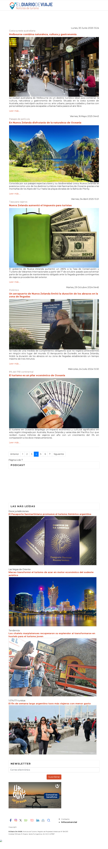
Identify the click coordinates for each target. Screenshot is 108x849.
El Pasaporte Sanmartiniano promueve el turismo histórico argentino (50, 514)
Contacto (65, 819)
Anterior (14, 454)
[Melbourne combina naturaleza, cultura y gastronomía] (54, 67)
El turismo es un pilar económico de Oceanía (37, 375)
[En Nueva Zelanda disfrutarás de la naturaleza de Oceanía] (54, 153)
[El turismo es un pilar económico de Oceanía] (54, 403)
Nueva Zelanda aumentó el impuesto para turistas (40, 205)
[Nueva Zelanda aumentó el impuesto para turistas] (54, 238)
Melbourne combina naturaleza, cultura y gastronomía (43, 34)
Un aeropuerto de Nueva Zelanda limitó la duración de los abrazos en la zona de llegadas (53, 295)
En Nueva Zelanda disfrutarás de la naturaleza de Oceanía (45, 122)
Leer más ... (14, 111)
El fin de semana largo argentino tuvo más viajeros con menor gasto (50, 703)
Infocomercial (69, 822)
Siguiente (59, 454)
